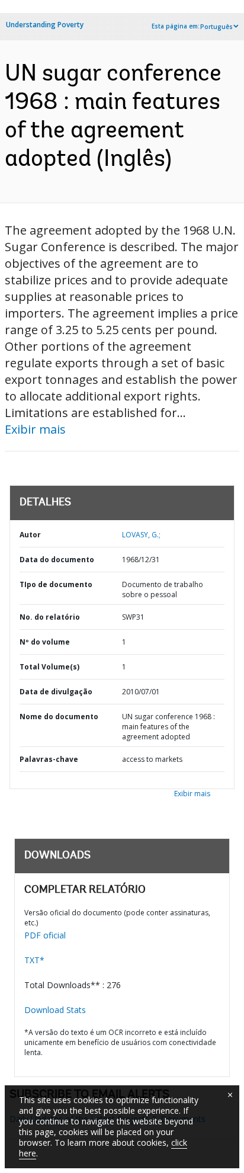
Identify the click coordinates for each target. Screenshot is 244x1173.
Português (216, 27)
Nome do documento (59, 717)
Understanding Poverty (45, 25)
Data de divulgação (56, 692)
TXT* (34, 960)
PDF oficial (45, 935)
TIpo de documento (56, 584)
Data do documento (57, 560)
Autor (30, 535)
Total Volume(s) (49, 667)
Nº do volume (45, 642)
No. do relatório (50, 617)
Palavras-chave (49, 759)
